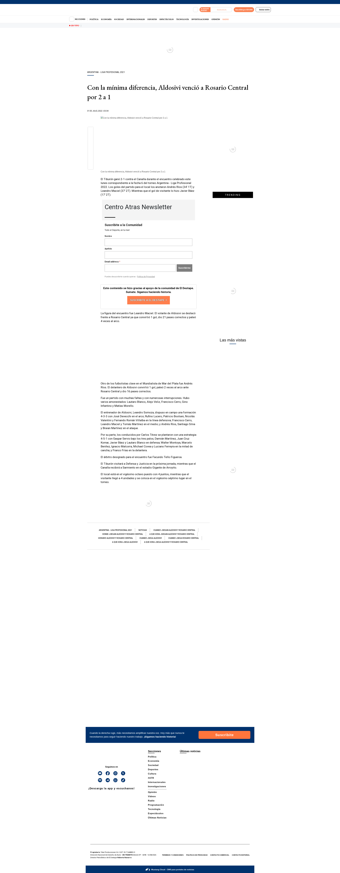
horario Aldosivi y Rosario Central (115, 538)
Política (94, 19)
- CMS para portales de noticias (172, 869)
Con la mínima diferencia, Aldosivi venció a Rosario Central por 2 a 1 (133, 172)
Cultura (152, 774)
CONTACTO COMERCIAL (219, 855)
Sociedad (119, 19)
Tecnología (182, 19)
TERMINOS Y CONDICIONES (173, 855)
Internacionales (136, 19)
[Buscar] (195, 9)
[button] (90, 130)
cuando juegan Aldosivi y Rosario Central (174, 530)
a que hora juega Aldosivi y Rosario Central (166, 542)
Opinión (215, 19)
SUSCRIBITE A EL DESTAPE (147, 300)
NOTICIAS (143, 530)
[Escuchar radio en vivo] (221, 9)
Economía (106, 19)
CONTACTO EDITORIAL (241, 855)
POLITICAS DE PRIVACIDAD (197, 855)
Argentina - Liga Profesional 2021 (115, 530)
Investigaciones (200, 19)
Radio (226, 19)
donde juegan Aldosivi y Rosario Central (122, 534)
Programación (156, 805)
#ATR (151, 778)
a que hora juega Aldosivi (125, 542)
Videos (152, 796)
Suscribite (224, 735)
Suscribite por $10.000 (243, 9)
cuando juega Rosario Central (183, 538)
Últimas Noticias (157, 818)
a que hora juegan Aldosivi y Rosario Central (171, 534)
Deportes (152, 19)
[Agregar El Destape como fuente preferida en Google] (196, 111)
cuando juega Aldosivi (150, 538)
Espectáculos (167, 19)
